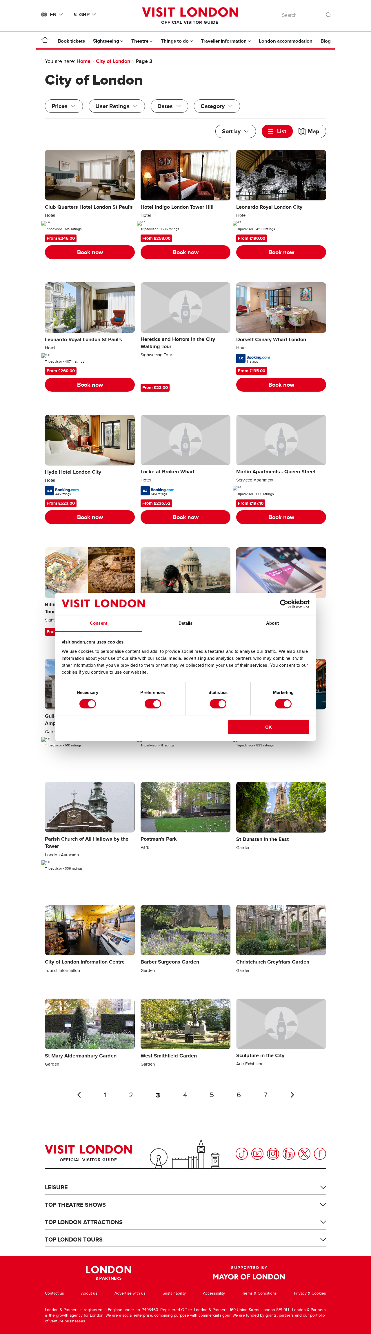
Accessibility (214, 1293)
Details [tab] (186, 623)
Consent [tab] (98, 623)
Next (292, 1094)
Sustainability (174, 1293)
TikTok (242, 1154)
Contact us (54, 1293)
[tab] (277, 131)
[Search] (329, 14)
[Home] (45, 40)
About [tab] (272, 623)
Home (83, 61)
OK (268, 727)
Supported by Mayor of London (249, 1273)
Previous (79, 1094)
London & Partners (108, 1273)
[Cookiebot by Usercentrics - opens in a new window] (284, 603)
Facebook (320, 1154)
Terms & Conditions (259, 1293)
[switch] (153, 703)
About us (89, 1293)
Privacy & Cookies (310, 1293)
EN (53, 14)
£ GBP (82, 14)
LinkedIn (289, 1154)
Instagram (273, 1154)
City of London (113, 61)
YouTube (257, 1154)
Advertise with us (130, 1293)
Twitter (304, 1154)
